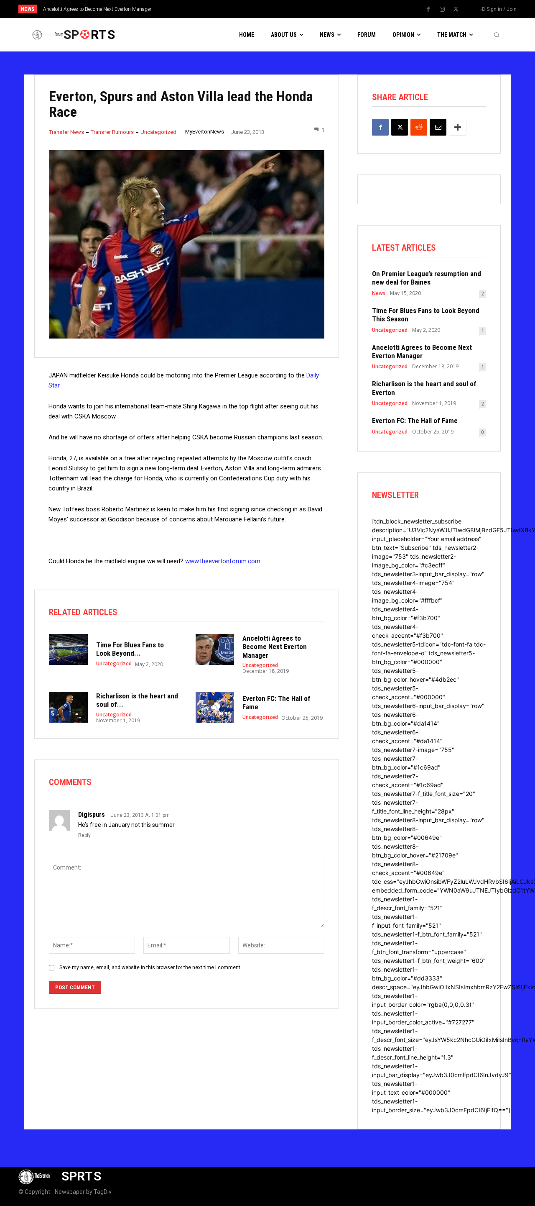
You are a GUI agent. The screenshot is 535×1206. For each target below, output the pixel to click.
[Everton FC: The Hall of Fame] (215, 707)
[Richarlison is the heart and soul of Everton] (68, 707)
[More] (457, 127)
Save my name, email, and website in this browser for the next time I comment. (150, 967)
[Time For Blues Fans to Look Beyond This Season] (68, 649)
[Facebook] (428, 9)
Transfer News (66, 132)
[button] (496, 35)
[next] (295, 9)
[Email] (438, 127)
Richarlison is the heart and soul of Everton (94, 9)
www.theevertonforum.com (222, 561)
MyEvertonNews (204, 131)
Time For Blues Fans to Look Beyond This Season (425, 314)
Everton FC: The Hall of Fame (415, 420)
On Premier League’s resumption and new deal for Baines (426, 277)
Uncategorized (158, 132)
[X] (456, 9)
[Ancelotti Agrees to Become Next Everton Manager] (215, 649)
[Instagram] (442, 9)
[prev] (282, 9)
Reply (84, 835)
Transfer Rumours (112, 132)
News (378, 293)
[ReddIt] (418, 127)
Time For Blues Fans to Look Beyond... (130, 649)
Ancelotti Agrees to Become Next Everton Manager (274, 646)
